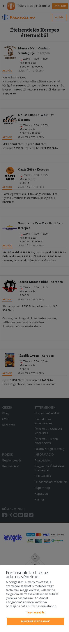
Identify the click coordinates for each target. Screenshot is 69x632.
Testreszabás (35, 612)
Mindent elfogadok (35, 621)
